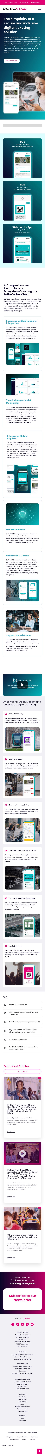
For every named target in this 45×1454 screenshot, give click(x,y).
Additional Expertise (22, 1379)
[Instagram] (27, 1324)
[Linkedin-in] (22, 1324)
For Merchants (22, 1364)
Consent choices (7, 1445)
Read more (11, 1132)
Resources (22, 1415)
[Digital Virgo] (14, 9)
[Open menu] (40, 9)
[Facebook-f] (12, 1324)
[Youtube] (32, 1324)
